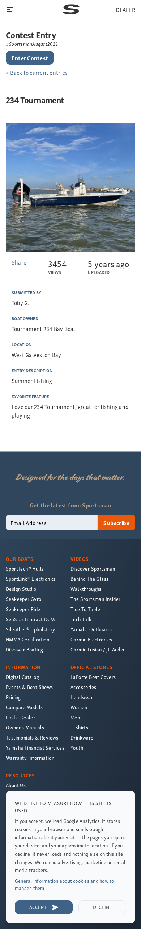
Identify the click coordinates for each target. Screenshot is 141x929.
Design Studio (21, 588)
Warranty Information (30, 757)
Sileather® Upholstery (30, 629)
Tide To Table (85, 609)
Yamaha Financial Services (35, 747)
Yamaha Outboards (91, 629)
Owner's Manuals (25, 727)
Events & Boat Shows (29, 687)
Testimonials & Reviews (32, 737)
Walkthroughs (86, 588)
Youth (76, 747)
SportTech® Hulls (25, 568)
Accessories (83, 687)
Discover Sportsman (92, 568)
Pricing (13, 697)
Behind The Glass (89, 578)
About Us (16, 785)
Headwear (81, 697)
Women (78, 707)
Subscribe (116, 523)
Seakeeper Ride (23, 609)
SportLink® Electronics (31, 578)
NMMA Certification (27, 639)
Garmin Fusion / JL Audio (97, 649)
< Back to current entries (37, 72)
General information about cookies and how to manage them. (64, 884)
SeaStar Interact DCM (30, 619)
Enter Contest (30, 58)
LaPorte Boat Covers (93, 676)
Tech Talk (81, 619)
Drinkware (82, 737)
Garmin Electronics (91, 639)
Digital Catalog (22, 676)
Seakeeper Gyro (24, 599)
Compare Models (24, 707)
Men (75, 717)
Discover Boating (24, 649)
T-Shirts (79, 727)
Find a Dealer (20, 717)
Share (19, 262)
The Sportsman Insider (95, 599)
